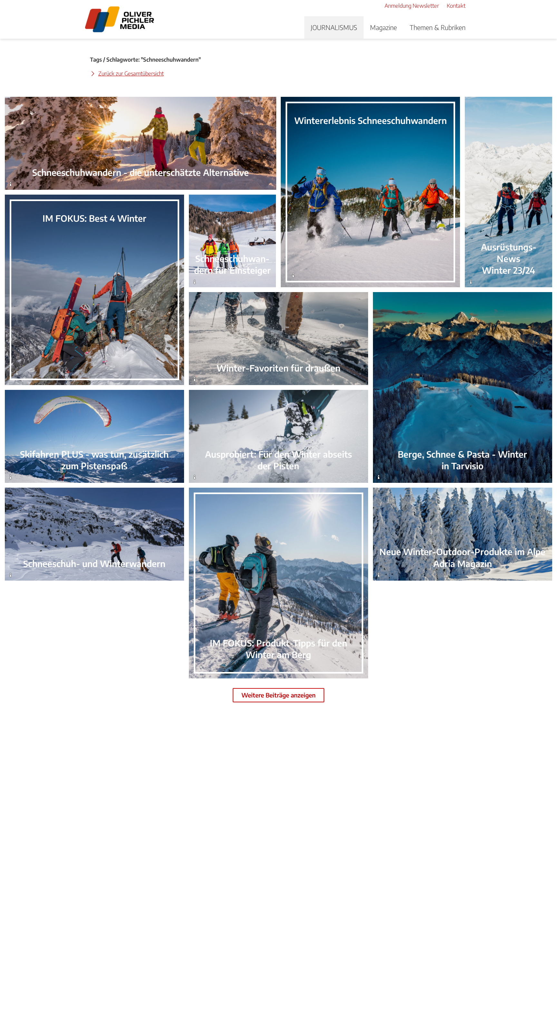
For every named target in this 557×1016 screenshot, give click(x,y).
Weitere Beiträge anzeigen (278, 695)
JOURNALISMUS (334, 27)
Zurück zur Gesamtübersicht (131, 73)
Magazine (383, 27)
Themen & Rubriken (437, 27)
